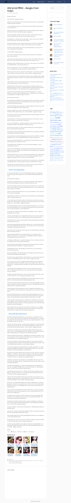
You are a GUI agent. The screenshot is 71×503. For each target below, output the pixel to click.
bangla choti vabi (29, 460)
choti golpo (56, 150)
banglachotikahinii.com (53, 133)
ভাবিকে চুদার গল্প (55, 160)
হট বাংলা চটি (58, 1)
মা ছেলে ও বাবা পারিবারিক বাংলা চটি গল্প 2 (56, 93)
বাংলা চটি (58, 158)
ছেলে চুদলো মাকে (41, 460)
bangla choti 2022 (58, 115)
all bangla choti (54, 112)
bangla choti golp (54, 124)
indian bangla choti (55, 152)
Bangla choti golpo (40, 1)
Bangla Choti (10, 459)
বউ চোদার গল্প (55, 158)
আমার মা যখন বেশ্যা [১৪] (57, 36)
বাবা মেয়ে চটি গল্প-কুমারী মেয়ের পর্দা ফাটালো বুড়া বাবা (15, 463)
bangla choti (61, 112)
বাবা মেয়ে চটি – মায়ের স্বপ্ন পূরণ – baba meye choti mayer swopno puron (59, 51)
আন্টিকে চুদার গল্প (62, 155)
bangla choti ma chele (55, 137)
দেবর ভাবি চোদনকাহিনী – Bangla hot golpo (15, 461)
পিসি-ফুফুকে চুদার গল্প (52, 158)
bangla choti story (57, 139)
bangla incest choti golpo (57, 146)
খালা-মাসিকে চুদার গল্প (62, 157)
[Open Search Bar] (64, 1)
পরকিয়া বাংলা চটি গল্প (50, 1)
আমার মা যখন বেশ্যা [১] (57, 59)
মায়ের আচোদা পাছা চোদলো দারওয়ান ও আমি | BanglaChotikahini (58, 45)
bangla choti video (55, 141)
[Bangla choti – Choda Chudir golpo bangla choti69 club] (9, 1)
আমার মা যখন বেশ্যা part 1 (58, 24)
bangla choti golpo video (13, 460)
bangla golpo (57, 142)
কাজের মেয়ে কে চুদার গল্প (35, 460)
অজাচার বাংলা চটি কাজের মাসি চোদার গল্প (56, 98)
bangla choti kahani (21, 460)
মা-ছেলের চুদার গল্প (59, 160)
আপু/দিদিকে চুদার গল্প (52, 157)
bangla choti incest (57, 130)
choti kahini (61, 150)
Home (34, 1)
